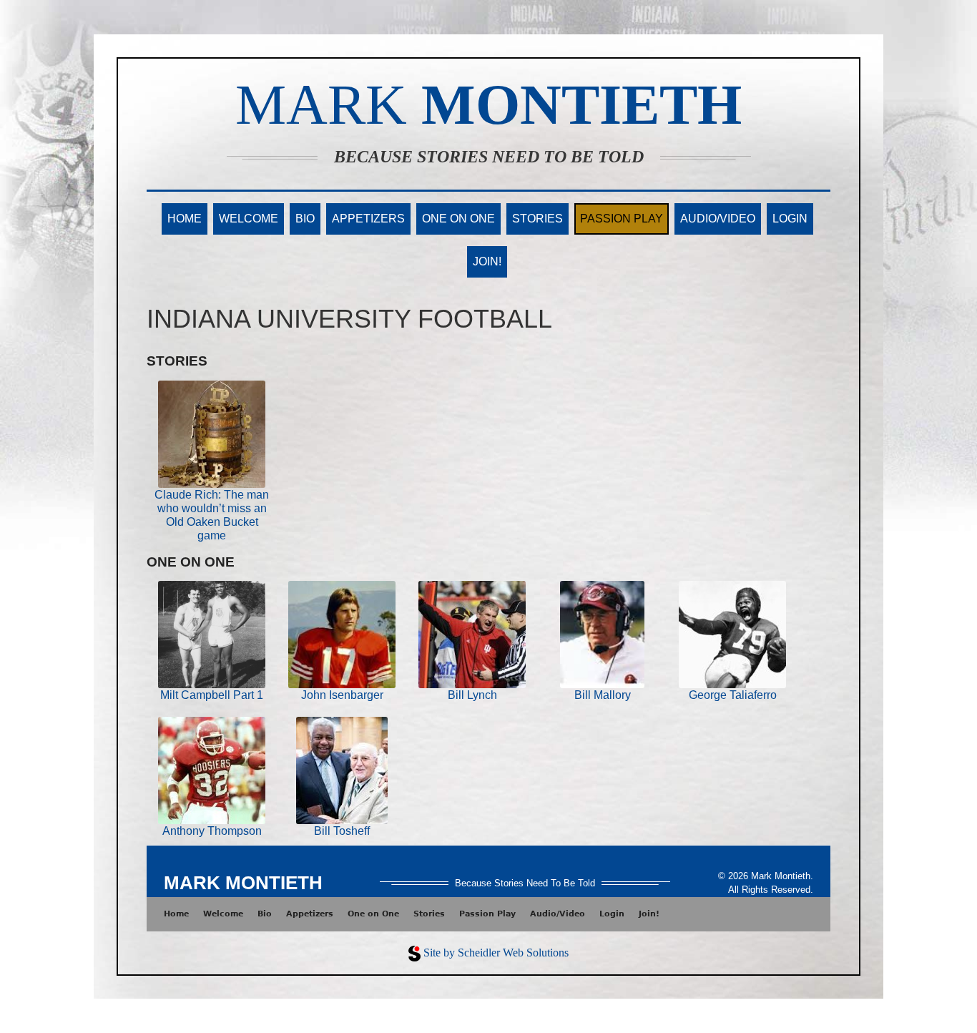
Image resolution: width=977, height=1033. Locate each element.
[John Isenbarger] (342, 634)
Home (184, 218)
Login (789, 218)
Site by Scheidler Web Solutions (496, 952)
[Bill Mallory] (602, 634)
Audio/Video (717, 218)
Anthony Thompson (212, 831)
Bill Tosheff (342, 831)
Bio (305, 218)
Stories (537, 218)
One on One (458, 218)
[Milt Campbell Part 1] (211, 634)
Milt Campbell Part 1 (211, 695)
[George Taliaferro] (732, 634)
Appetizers (368, 218)
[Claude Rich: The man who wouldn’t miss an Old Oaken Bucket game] (211, 433)
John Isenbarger (342, 695)
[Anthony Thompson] (211, 769)
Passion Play (621, 218)
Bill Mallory (602, 695)
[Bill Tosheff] (342, 769)
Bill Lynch (472, 695)
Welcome (248, 218)
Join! (487, 261)
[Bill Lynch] (472, 634)
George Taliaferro (733, 695)
